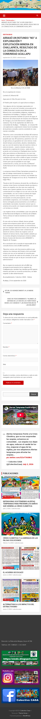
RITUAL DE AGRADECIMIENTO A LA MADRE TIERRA (19, 292)
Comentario (7, 323)
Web (4, 364)
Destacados (7, 34)
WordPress (26, 716)
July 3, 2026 (28, 464)
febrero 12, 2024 (8, 543)
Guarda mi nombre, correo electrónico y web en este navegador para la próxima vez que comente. (20, 376)
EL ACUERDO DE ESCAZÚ (13, 572)
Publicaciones (8, 496)
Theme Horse (23, 713)
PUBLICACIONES (10, 473)
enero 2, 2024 (7, 575)
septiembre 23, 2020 (9, 57)
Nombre (6, 347)
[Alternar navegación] (4, 15)
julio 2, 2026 (6, 508)
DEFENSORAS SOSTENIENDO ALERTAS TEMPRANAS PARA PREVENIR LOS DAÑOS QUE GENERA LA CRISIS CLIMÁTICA (20, 503)
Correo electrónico (9, 356)
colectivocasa (21, 57)
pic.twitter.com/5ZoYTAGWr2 (19, 457)
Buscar (33, 394)
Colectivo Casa (25, 710)
